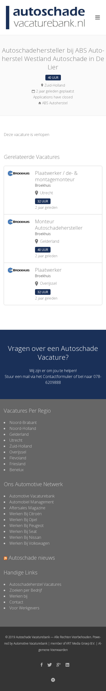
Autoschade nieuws (32, 557)
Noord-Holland (22, 428)
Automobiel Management (31, 502)
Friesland (17, 463)
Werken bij (18, 596)
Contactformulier (57, 376)
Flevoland (17, 458)
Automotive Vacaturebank (31, 496)
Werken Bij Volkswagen (29, 543)
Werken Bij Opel (23, 519)
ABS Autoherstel (55, 103)
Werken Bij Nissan (25, 537)
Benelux (16, 469)
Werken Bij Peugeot (26, 525)
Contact (16, 602)
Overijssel (17, 452)
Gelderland (19, 434)
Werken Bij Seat (23, 531)
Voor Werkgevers (24, 608)
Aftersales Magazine (27, 508)
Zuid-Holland (20, 446)
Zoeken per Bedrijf (25, 590)
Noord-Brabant (23, 422)
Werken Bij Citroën (25, 513)
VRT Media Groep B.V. (80, 643)
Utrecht (15, 440)
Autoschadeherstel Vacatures (35, 584)
